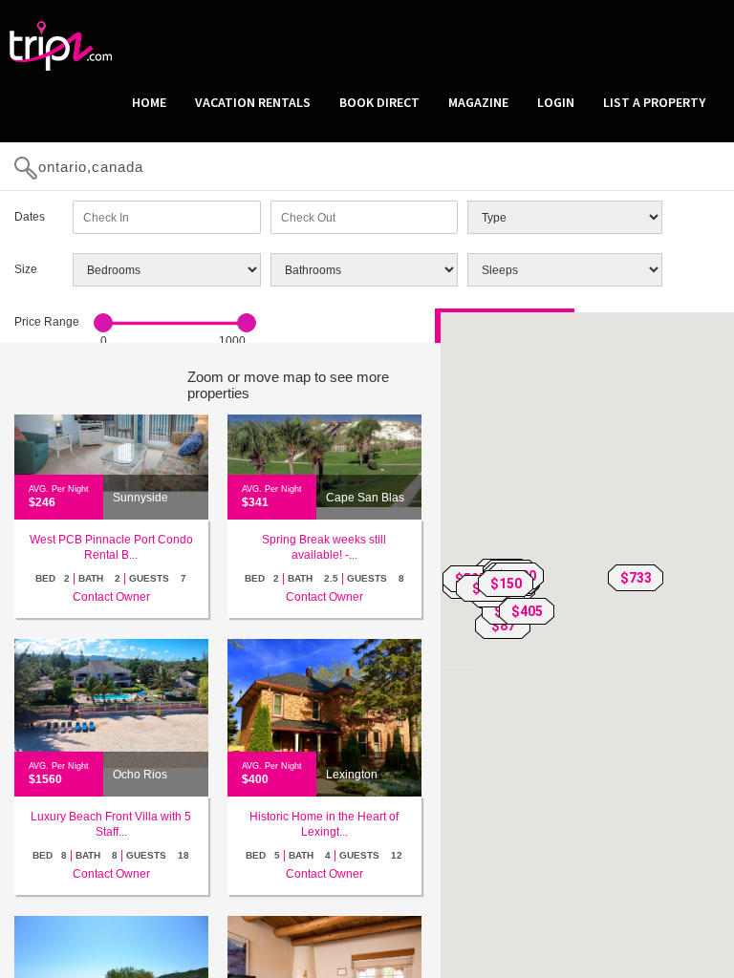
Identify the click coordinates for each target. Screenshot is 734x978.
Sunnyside (140, 497)
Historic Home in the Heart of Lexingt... (324, 824)
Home (149, 102)
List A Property (654, 102)
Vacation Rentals (253, 102)
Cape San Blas (365, 497)
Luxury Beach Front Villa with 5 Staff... (111, 824)
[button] (635, 578)
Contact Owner (111, 597)
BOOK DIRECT (379, 102)
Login (555, 102)
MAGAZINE (478, 102)
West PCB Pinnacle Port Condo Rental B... (111, 547)
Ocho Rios (140, 774)
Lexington (352, 774)
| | (110, 578)
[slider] (103, 322)
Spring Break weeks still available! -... (324, 547)
